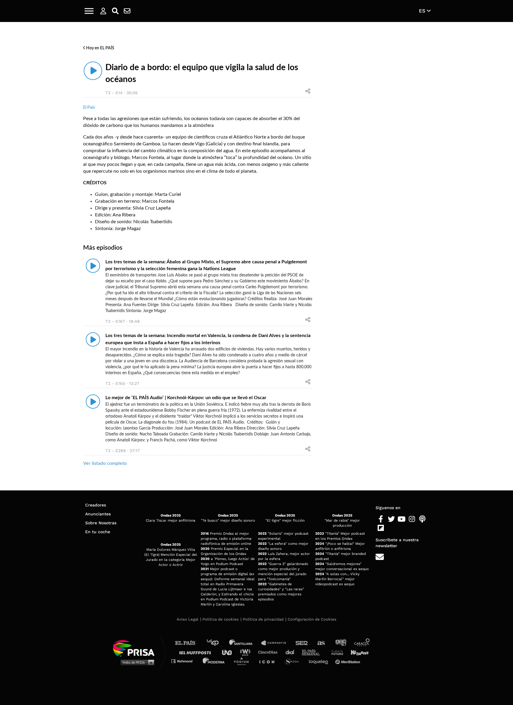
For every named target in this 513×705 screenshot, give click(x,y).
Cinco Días (269, 652)
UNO (229, 652)
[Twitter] (391, 519)
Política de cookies (220, 619)
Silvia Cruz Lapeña (152, 208)
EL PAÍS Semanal (313, 652)
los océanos (196, 118)
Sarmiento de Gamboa (137, 143)
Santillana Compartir (276, 643)
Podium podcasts (243, 661)
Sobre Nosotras (100, 522)
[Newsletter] (127, 11)
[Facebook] (381, 519)
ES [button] (423, 11)
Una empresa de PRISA (136, 647)
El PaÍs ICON (269, 661)
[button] (89, 11)
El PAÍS (188, 643)
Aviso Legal (187, 619)
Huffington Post (196, 652)
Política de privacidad (263, 619)
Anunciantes (98, 514)
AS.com (321, 643)
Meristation (348, 661)
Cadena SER (302, 643)
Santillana (245, 643)
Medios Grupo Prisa (136, 662)
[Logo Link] (256, 11)
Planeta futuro (335, 652)
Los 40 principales (217, 643)
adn (340, 643)
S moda (294, 661)
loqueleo (320, 661)
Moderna (214, 661)
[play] (93, 71)
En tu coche (97, 531)
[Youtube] (401, 519)
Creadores (95, 505)
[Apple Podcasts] (422, 519)
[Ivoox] (391, 528)
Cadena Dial (291, 652)
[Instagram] (412, 519)
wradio (246, 652)
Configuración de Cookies (312, 619)
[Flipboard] (381, 528)
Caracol (362, 643)
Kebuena (357, 652)
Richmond (185, 661)
